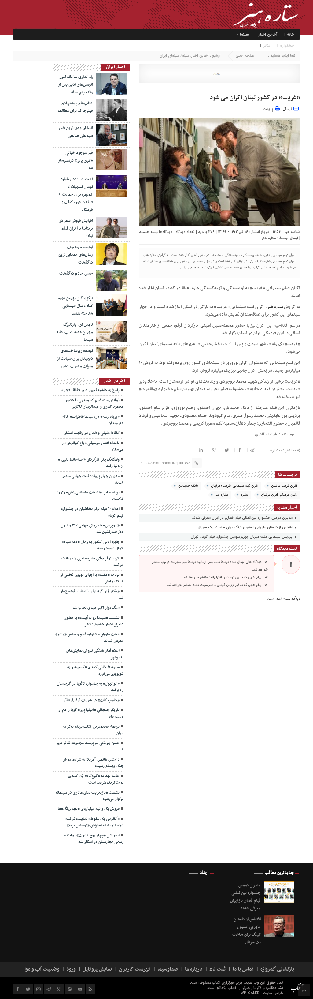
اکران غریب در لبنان (284, 485)
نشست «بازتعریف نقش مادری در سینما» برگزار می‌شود (89, 796)
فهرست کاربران (134, 969)
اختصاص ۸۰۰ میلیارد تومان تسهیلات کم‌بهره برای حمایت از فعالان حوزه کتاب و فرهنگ (75, 194)
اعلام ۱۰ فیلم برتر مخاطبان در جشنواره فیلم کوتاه (92, 512)
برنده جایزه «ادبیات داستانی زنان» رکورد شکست (90, 495)
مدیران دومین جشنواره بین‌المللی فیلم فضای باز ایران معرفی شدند (243, 518)
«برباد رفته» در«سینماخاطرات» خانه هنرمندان (92, 420)
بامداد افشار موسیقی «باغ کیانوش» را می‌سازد (92, 446)
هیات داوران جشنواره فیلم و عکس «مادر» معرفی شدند (89, 637)
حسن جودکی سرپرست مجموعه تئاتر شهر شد (89, 746)
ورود (71, 969)
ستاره (244, 494)
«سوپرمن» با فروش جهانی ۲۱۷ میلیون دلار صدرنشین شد (92, 528)
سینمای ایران (169, 55)
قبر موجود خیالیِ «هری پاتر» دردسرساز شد (75, 160)
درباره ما (193, 969)
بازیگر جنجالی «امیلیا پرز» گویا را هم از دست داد (90, 713)
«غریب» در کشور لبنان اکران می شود (255, 97)
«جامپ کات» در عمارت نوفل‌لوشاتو (92, 700)
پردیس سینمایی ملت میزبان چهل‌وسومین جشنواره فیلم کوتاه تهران (242, 537)
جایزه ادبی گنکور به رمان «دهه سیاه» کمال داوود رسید (92, 545)
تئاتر (266, 45)
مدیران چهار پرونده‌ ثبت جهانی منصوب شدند (91, 479)
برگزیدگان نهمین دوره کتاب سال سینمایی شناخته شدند (75, 306)
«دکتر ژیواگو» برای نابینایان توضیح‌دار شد (91, 594)
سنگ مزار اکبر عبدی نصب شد (96, 607)
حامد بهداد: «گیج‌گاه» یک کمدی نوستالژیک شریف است (95, 779)
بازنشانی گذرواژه (277, 969)
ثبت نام (217, 969)
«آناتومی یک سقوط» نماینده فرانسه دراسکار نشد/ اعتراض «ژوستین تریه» (94, 822)
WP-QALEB (251, 993)
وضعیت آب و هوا (41, 969)
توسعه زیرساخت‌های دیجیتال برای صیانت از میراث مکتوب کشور (75, 358)
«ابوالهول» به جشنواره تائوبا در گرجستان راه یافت (90, 687)
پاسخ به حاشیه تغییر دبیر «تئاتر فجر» (90, 390)
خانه (290, 34)
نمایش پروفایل (97, 969)
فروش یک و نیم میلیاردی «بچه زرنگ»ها (89, 809)
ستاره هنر (269, 238)
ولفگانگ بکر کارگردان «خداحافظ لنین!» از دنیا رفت (90, 463)
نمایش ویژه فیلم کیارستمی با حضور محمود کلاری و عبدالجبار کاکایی (94, 403)
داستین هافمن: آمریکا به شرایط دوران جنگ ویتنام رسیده (93, 762)
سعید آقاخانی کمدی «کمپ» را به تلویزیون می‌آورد (95, 670)
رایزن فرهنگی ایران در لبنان (279, 494)
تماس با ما (243, 969)
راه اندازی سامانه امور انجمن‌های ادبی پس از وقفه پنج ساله (75, 84)
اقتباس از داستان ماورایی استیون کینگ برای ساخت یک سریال (246, 527)
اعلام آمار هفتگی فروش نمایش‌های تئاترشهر (94, 653)
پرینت (269, 108)
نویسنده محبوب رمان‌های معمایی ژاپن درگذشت (75, 255)
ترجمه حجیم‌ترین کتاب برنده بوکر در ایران (92, 729)
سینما (244, 34)
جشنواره (287, 45)
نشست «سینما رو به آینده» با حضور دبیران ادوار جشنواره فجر (93, 621)
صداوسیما (167, 969)
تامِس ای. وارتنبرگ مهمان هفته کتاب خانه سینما (75, 332)
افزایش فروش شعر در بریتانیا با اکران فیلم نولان (76, 228)
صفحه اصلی (245, 55)
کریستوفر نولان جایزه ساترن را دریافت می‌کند (92, 561)
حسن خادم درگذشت (75, 273)
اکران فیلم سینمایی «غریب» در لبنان (234, 485)
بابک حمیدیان (188, 485)
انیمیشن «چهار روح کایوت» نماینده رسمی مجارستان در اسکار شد (93, 838)
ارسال (287, 109)
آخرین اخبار (268, 34)
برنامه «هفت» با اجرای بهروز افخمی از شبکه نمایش (91, 578)
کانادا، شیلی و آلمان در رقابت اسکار (92, 433)
